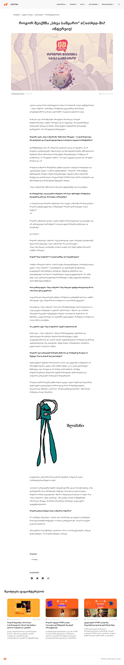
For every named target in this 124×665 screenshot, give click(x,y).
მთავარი (17, 15)
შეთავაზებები (107, 4)
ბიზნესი (73, 4)
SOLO (82, 4)
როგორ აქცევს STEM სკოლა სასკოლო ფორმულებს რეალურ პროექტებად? (59, 625)
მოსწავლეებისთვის (53, 15)
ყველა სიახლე (27, 15)
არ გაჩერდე (93, 4)
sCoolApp (34, 559)
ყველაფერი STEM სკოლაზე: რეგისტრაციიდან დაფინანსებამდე (99, 623)
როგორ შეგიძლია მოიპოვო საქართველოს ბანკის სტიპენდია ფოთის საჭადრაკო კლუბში (21, 625)
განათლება (61, 4)
